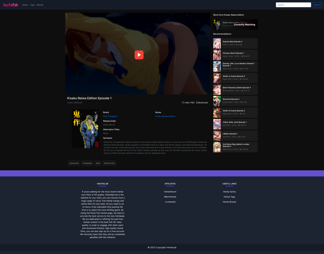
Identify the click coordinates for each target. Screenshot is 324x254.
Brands (40, 5)
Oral (98, 163)
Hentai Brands (229, 202)
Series (25, 5)
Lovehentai (170, 202)
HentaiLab (171, 247)
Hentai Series (229, 191)
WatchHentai (170, 196)
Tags (32, 5)
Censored (74, 163)
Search (317, 5)
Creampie (87, 163)
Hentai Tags (229, 196)
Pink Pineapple (110, 116)
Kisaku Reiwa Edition (165, 116)
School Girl (109, 163)
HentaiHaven (170, 191)
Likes (189, 102)
